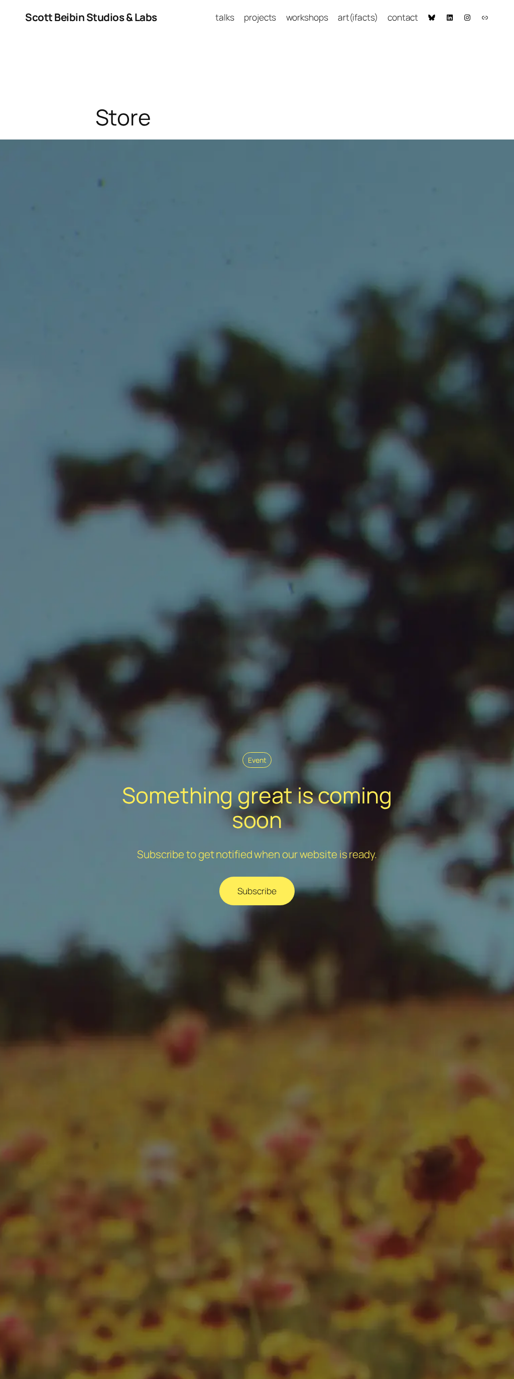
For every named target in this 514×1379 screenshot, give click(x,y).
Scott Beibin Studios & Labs (91, 17)
